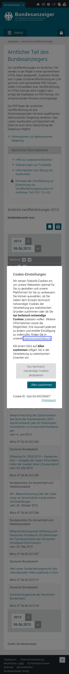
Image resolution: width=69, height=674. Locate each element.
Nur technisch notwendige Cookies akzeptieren (36, 371)
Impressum (49, 400)
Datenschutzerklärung (37, 338)
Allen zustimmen (41, 385)
